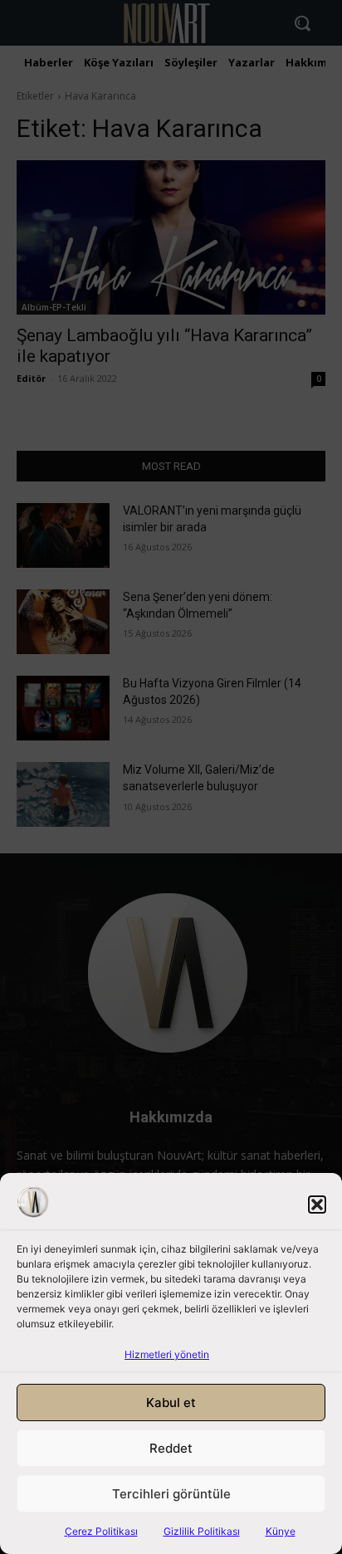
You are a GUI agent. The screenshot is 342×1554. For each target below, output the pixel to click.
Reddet (171, 1448)
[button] (317, 1204)
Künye (281, 1531)
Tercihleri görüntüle (171, 1494)
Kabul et (171, 1402)
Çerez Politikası (101, 1531)
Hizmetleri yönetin (167, 1354)
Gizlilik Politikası (202, 1531)
